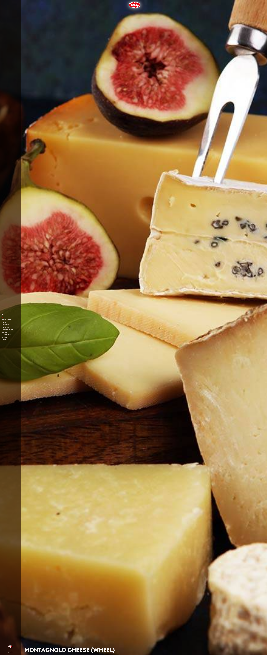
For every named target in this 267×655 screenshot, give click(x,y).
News (4, 322)
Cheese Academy (8, 329)
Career (4, 337)
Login (4, 339)
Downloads (6, 334)
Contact (5, 332)
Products (5, 324)
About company (7, 319)
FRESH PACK (6, 327)
